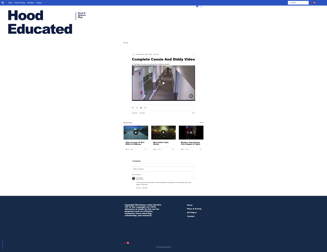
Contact (190, 216)
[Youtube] (314, 3)
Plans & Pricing (194, 209)
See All (202, 122)
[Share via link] (145, 107)
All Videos (192, 212)
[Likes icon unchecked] (137, 188)
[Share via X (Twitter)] (137, 107)
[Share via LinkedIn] (141, 107)
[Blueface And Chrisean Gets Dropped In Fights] (191, 132)
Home (189, 205)
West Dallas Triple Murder (161, 143)
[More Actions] (194, 178)
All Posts (125, 42)
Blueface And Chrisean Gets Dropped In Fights (190, 143)
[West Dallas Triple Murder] (163, 132)
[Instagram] (312, 3)
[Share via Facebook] (133, 107)
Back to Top (2, 244)
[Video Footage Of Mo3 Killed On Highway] (136, 132)
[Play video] (163, 83)
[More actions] (194, 54)
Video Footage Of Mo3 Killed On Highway (135, 143)
